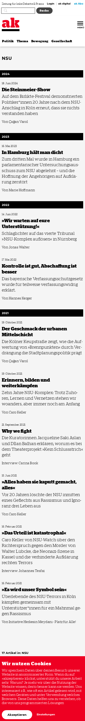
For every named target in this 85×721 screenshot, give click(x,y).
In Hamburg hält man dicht (15, 146)
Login (50, 3)
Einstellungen (46, 714)
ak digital (64, 3)
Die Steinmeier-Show (12, 83)
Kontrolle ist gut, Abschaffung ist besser (22, 259)
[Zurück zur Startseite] (10, 22)
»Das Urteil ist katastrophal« (16, 526)
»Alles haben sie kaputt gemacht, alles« (21, 475)
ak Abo (78, 3)
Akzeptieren (17, 714)
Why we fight (8, 424)
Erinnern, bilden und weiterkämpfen (20, 373)
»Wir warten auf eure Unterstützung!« (21, 214)
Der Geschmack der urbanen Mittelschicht (23, 322)
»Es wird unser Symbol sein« (16, 583)
